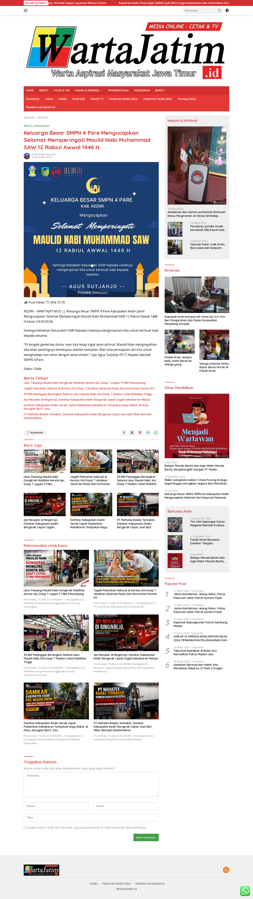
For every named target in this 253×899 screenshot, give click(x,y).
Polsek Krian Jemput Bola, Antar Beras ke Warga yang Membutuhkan (178, 361)
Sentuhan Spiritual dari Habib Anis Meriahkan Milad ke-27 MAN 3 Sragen (198, 666)
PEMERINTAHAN (118, 90)
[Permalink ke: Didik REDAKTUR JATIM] (27, 155)
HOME (30, 90)
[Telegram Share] (148, 433)
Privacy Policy (187, 99)
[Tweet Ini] (132, 433)
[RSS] (226, 870)
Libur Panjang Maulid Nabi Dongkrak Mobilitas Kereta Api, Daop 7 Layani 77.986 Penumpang (84, 383)
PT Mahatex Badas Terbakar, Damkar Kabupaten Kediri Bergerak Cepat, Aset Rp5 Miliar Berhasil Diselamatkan (87, 416)
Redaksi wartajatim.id (40, 107)
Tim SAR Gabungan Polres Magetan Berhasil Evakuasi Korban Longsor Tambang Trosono (208, 523)
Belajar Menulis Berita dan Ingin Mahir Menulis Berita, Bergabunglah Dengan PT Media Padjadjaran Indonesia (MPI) (194, 467)
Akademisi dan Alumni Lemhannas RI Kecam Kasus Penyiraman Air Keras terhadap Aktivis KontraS (197, 213)
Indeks (63, 99)
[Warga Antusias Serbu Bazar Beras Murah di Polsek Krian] (214, 345)
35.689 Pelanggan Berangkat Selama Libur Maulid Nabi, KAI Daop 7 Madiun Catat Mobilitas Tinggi (88, 394)
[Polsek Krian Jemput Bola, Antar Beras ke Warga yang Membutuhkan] (179, 341)
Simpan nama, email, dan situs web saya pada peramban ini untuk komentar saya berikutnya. (86, 827)
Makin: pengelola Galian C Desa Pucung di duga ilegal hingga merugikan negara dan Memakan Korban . (196, 481)
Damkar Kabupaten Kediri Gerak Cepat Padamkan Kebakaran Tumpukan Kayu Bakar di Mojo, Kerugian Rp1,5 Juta (86, 407)
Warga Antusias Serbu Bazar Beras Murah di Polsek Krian (214, 367)
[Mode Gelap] (227, 10)
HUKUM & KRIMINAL (87, 90)
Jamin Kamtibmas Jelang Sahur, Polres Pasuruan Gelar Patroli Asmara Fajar (199, 595)
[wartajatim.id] (126, 50)
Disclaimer (33, 99)
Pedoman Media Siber (123, 99)
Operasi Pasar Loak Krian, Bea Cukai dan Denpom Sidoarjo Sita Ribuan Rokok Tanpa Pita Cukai (207, 246)
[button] (219, 10)
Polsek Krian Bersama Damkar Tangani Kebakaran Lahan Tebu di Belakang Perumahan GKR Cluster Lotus (207, 541)
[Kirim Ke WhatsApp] (156, 433)
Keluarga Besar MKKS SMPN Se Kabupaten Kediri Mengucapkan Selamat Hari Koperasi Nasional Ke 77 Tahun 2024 (197, 495)
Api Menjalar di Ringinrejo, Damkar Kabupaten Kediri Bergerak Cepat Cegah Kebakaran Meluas (87, 399)
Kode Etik (79, 99)
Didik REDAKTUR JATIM (43, 154)
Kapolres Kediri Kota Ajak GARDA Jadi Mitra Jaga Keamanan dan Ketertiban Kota (137, 3)
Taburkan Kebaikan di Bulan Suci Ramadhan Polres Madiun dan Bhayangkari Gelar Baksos (195, 652)
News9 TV (97, 99)
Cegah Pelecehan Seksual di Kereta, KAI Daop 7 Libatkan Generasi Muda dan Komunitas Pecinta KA (89, 388)
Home (49, 99)
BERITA (43, 90)
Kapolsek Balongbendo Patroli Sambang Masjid (200, 624)
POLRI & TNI (61, 90)
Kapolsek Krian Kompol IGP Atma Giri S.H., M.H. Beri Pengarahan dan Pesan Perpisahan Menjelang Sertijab (195, 320)
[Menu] (26, 10)
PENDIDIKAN (142, 90)
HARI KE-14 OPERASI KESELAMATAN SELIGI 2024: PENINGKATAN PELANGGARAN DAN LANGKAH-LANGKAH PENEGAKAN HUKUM (200, 638)
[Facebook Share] (124, 433)
